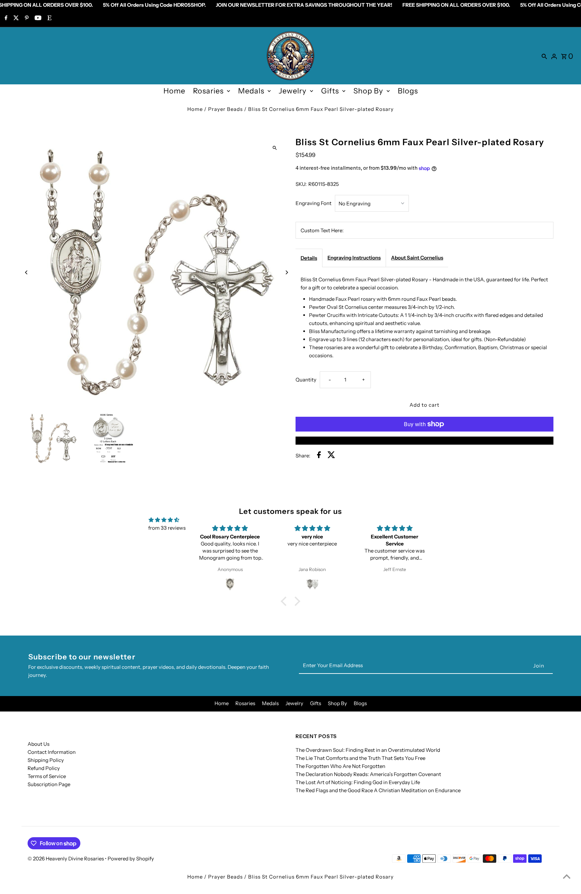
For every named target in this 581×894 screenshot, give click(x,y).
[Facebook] (5, 18)
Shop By (368, 90)
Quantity (306, 379)
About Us (38, 744)
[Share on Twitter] (331, 455)
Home (174, 90)
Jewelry (293, 90)
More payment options (424, 440)
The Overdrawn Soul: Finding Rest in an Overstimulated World (368, 750)
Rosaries (208, 90)
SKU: (301, 184)
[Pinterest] (26, 18)
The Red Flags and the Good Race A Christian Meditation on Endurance (378, 790)
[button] (285, 601)
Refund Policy (44, 768)
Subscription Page (49, 784)
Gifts (330, 90)
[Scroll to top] (566, 876)
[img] (164, 520)
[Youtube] (37, 18)
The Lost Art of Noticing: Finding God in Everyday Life (358, 782)
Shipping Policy (46, 760)
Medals (251, 90)
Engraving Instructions (354, 257)
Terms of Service (47, 776)
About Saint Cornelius (417, 257)
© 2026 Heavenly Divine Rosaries (66, 858)
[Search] (544, 56)
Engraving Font (314, 203)
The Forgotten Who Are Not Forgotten (340, 766)
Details (309, 258)
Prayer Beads (225, 109)
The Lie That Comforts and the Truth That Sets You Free (360, 758)
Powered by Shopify (131, 858)
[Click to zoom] (274, 147)
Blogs (408, 90)
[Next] (286, 272)
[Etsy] (48, 18)
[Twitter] (15, 18)
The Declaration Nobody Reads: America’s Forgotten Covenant (368, 774)
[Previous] (26, 272)
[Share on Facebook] (319, 455)
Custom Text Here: (322, 230)
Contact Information (52, 752)
